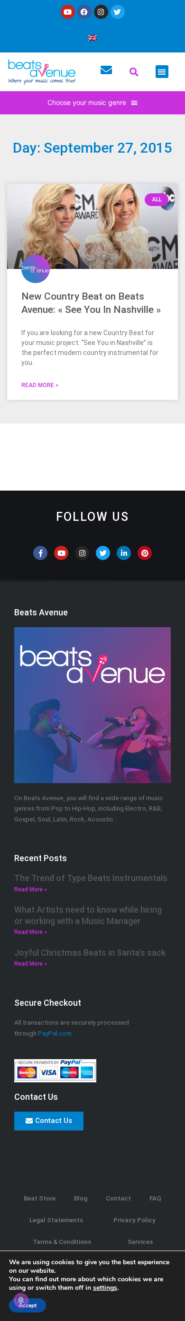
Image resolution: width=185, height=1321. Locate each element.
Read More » (39, 385)
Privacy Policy (134, 1220)
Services (140, 1241)
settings (105, 1288)
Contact (118, 1198)
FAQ (155, 1198)
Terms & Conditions (62, 1241)
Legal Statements (56, 1220)
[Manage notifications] (20, 1300)
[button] (134, 72)
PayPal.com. (55, 1033)
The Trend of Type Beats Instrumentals (90, 878)
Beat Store (40, 1198)
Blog (80, 1198)
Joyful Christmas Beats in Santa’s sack (90, 953)
